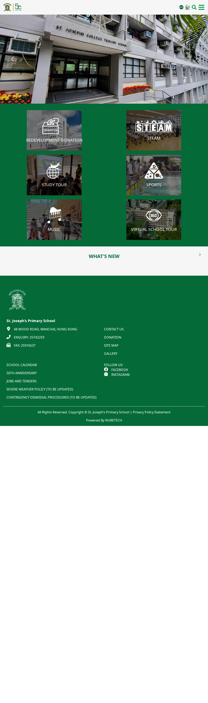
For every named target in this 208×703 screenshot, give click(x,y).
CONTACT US (114, 329)
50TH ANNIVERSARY (21, 373)
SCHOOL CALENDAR (21, 365)
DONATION (112, 337)
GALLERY (110, 353)
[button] (12, 59)
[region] (104, 59)
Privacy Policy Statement (151, 412)
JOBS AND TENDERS (21, 381)
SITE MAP (111, 345)
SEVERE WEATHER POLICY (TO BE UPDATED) (39, 389)
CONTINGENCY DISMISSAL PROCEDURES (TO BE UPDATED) (51, 397)
